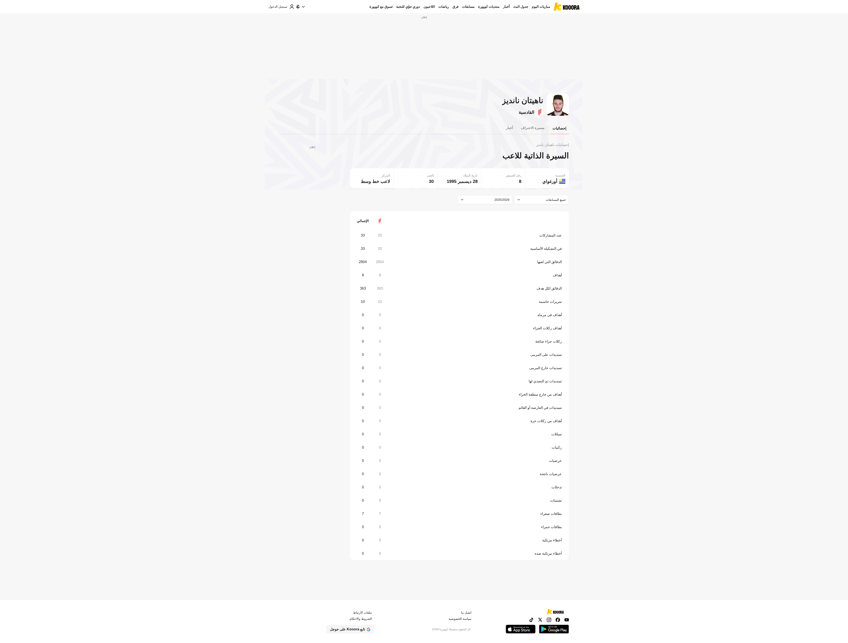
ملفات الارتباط (362, 612)
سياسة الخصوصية (460, 618)
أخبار (506, 6)
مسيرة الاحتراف (533, 128)
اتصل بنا (466, 612)
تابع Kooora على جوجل (347, 629)
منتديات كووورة (489, 6)
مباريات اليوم (541, 6)
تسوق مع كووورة (381, 6)
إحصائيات (559, 128)
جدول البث (520, 6)
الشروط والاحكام (361, 618)
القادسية (526, 112)
